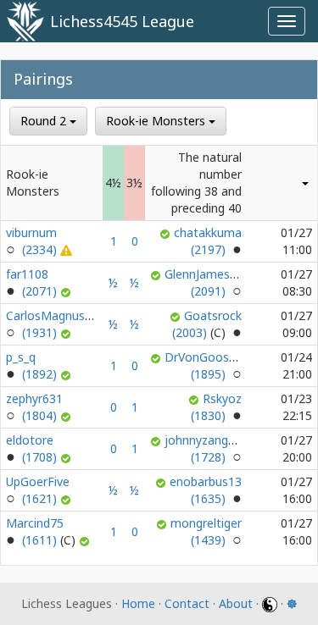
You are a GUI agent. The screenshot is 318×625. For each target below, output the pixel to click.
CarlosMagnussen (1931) (55, 323)
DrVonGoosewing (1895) (213, 365)
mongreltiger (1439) (206, 531)
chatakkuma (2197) (208, 240)
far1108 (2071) (33, 282)
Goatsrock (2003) (207, 323)
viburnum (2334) (33, 240)
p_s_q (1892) (33, 365)
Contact (187, 603)
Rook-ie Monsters (157, 121)
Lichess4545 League (122, 21)
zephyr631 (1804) (34, 406)
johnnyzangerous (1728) (212, 448)
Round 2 (45, 121)
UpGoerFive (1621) (38, 489)
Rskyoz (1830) (216, 406)
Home (138, 603)
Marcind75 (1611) (35, 531)
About (236, 603)
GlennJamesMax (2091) (209, 282)
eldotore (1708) (33, 448)
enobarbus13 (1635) (206, 489)
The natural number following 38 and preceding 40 (196, 182)
